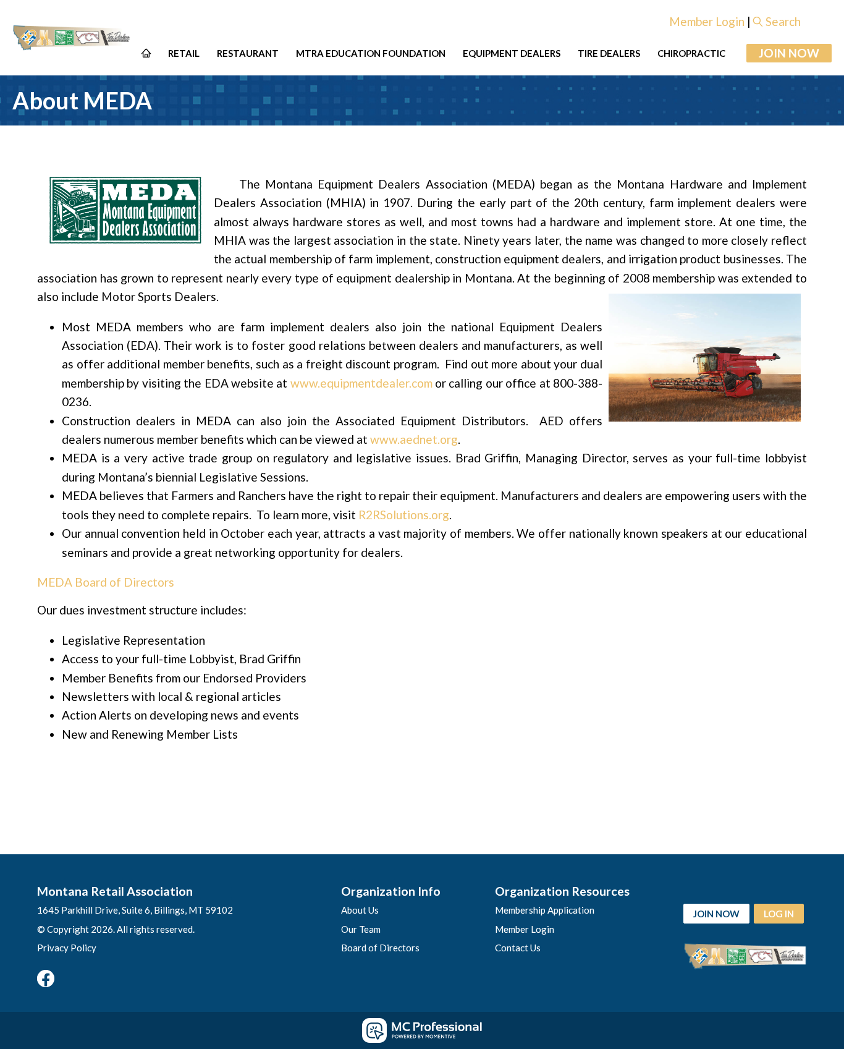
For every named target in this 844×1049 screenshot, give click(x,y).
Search (783, 21)
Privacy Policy (66, 947)
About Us (360, 909)
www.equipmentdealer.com (361, 383)
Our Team (361, 929)
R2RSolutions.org (403, 515)
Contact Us (518, 947)
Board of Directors (380, 947)
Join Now (789, 53)
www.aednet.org (414, 439)
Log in (779, 913)
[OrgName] (72, 38)
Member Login (707, 21)
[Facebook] (45, 978)
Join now (716, 913)
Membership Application (544, 909)
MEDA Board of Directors (105, 582)
